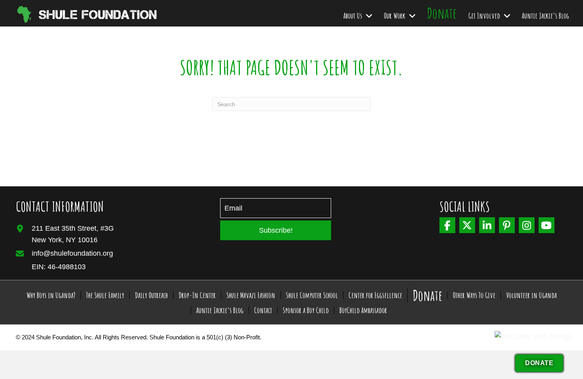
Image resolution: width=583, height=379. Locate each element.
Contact (263, 310)
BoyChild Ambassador (363, 310)
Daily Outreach (151, 295)
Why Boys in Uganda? (51, 295)
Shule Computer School (312, 295)
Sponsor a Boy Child (306, 310)
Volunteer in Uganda (531, 295)
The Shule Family (105, 295)
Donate (427, 295)
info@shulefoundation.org (72, 253)
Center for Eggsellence (375, 295)
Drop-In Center (197, 295)
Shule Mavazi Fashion (250, 295)
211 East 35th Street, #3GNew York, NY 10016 (73, 234)
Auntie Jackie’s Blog (220, 310)
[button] (275, 230)
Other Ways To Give (474, 295)
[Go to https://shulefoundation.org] (69, 13)
